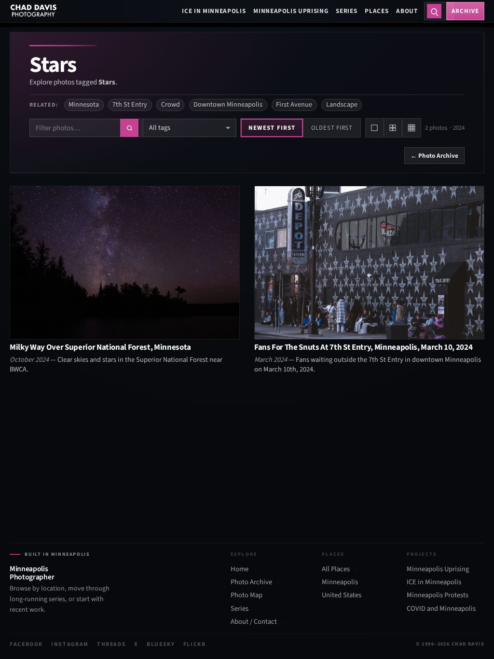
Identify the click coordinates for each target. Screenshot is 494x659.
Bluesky (161, 644)
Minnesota (84, 104)
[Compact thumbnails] (411, 128)
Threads (111, 644)
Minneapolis (340, 582)
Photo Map (246, 595)
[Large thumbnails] (375, 128)
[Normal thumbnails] (393, 128)
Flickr (194, 644)
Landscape (341, 104)
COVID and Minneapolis (441, 609)
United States (341, 595)
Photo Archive (251, 582)
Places (376, 10)
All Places (336, 569)
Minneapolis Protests (437, 595)
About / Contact (254, 622)
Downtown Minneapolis (227, 104)
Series (346, 10)
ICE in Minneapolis (214, 10)
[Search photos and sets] (434, 11)
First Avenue (294, 104)
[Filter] (129, 128)
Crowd (170, 104)
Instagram (70, 644)
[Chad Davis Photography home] (33, 11)
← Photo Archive (434, 155)
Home (239, 569)
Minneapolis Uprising (290, 10)
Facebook (26, 644)
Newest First (271, 128)
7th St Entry (129, 104)
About (406, 10)
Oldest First (332, 128)
